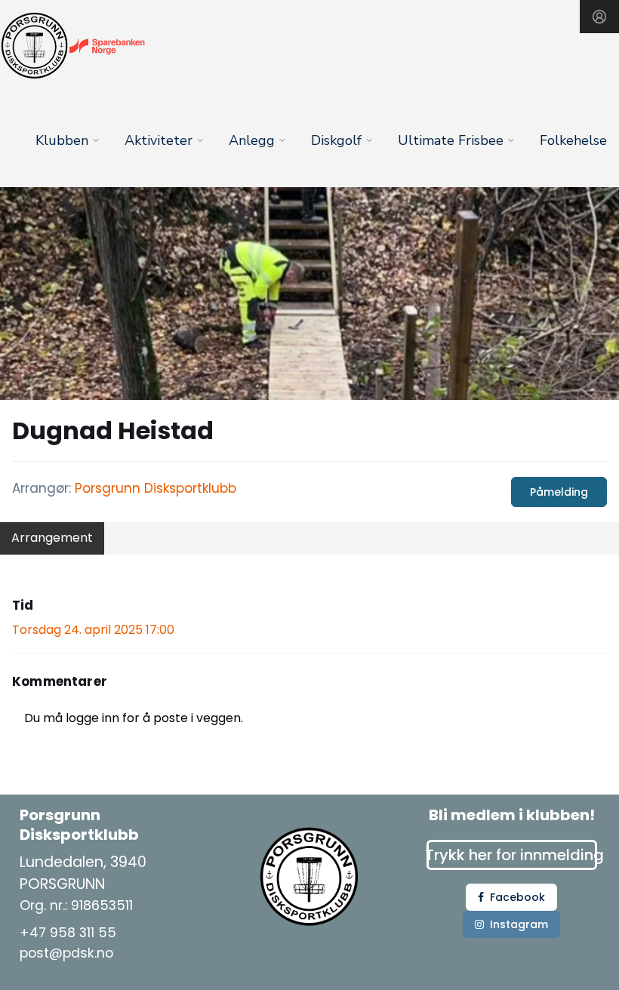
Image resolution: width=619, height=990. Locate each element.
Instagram (519, 924)
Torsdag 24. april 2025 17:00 (93, 629)
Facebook (517, 897)
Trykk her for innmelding (512, 854)
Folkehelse (573, 140)
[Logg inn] (599, 16)
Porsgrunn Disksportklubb (155, 488)
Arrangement (52, 537)
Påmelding (559, 492)
